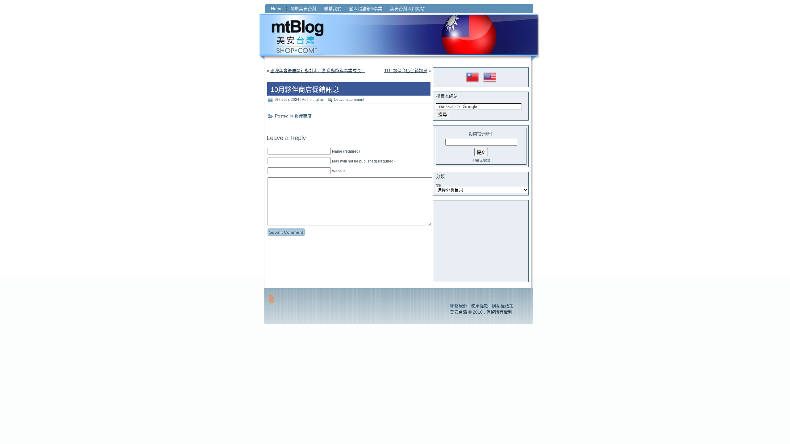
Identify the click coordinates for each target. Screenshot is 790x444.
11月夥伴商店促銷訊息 (405, 70)
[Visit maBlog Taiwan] (472, 82)
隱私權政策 (503, 305)
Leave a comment (349, 99)
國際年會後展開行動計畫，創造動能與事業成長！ (317, 70)
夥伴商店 (303, 115)
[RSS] (271, 299)
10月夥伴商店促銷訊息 (305, 89)
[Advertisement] (482, 241)
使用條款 (479, 305)
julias (319, 99)
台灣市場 (485, 160)
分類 (438, 185)
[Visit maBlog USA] (490, 82)
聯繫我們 (458, 305)
